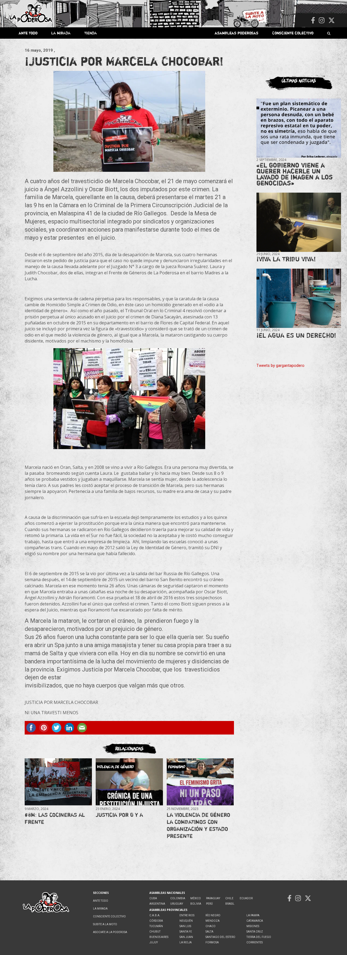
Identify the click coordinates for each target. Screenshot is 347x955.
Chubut (154, 931)
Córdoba (156, 920)
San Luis (185, 926)
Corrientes (254, 942)
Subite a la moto (105, 924)
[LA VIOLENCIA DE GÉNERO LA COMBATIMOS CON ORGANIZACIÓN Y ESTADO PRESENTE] (200, 782)
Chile (229, 898)
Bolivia (195, 903)
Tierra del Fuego (258, 937)
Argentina (157, 903)
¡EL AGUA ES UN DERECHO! (296, 335)
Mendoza (212, 920)
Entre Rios (186, 915)
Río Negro (212, 915)
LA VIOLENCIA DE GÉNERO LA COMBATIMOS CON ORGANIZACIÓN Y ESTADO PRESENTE (198, 825)
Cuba (153, 898)
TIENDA (90, 33)
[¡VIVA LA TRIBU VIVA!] (298, 222)
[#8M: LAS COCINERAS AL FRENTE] (58, 782)
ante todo (28, 33)
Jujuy (153, 942)
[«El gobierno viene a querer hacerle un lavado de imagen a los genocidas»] (298, 128)
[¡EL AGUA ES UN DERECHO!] (298, 298)
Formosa (212, 942)
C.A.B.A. (154, 915)
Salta (209, 931)
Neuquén (186, 920)
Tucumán (156, 926)
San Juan (186, 937)
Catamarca (254, 920)
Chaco (210, 926)
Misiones (252, 926)
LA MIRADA (60, 33)
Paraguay (213, 898)
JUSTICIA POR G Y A (119, 814)
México (195, 898)
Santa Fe (185, 931)
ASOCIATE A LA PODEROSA (110, 932)
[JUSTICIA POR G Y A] (129, 782)
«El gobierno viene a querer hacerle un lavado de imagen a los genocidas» (294, 174)
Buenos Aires (158, 937)
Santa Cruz (254, 931)
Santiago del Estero (220, 937)
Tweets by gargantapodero (280, 365)
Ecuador (246, 898)
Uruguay (176, 903)
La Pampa (252, 915)
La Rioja (185, 942)
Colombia (177, 898)
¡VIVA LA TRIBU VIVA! (286, 259)
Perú (209, 903)
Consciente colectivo (292, 33)
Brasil (229, 903)
